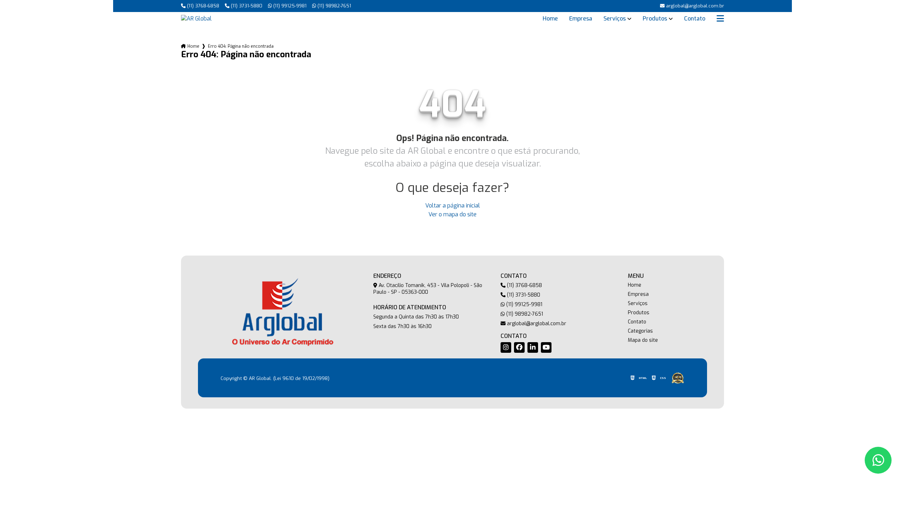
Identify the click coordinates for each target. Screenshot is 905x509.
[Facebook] (519, 347)
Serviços (614, 19)
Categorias (640, 331)
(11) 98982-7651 (333, 6)
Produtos (655, 19)
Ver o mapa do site (452, 214)
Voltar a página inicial (452, 205)
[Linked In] (532, 347)
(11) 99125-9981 (289, 6)
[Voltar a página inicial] (196, 18)
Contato (694, 19)
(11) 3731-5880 (245, 6)
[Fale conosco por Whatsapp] (878, 460)
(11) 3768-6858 (202, 6)
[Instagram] (506, 347)
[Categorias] (720, 19)
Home (550, 19)
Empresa (580, 19)
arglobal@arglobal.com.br (536, 323)
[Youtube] (546, 347)
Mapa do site (643, 340)
